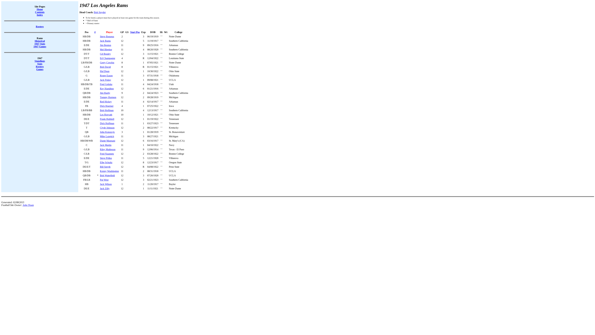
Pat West (104, 180)
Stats (39, 64)
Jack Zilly (105, 188)
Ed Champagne (107, 58)
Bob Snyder (100, 12)
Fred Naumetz (107, 153)
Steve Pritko (106, 158)
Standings (40, 61)
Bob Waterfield (107, 175)
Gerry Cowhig (107, 62)
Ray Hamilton (107, 88)
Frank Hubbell (107, 119)
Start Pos (135, 32)
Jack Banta (105, 41)
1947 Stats (39, 43)
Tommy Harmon (108, 97)
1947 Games (39, 46)
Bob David (105, 67)
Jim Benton (105, 45)
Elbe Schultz (106, 162)
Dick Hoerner (106, 106)
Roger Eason (106, 75)
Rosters (40, 66)
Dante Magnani (107, 140)
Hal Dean (104, 71)
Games (39, 69)
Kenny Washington (109, 171)
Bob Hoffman (107, 110)
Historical (40, 41)
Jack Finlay (105, 80)
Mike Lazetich (107, 136)
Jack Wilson (106, 184)
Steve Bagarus (107, 36)
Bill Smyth (105, 166)
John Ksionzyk (107, 132)
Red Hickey (106, 101)
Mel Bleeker (106, 49)
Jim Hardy (105, 93)
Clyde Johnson (107, 127)
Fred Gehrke (106, 84)
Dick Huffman (107, 123)
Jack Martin (105, 145)
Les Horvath (106, 114)
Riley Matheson (107, 149)
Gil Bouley (105, 54)
